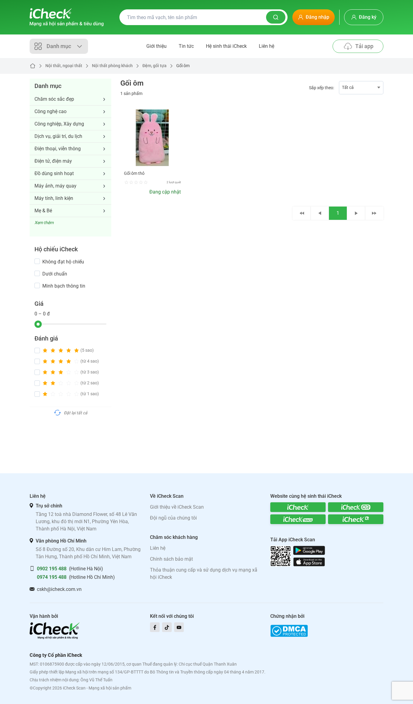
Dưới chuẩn (54, 274)
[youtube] (179, 627)
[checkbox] (37, 261)
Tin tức (186, 46)
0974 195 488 (52, 577)
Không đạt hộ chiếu (63, 262)
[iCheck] (298, 507)
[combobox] (361, 87)
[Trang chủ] (67, 17)
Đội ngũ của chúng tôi (173, 518)
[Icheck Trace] (298, 519)
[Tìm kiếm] (275, 17)
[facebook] (155, 627)
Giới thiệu (156, 46)
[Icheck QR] (355, 507)
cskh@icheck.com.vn (59, 589)
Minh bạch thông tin (63, 286)
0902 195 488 (52, 569)
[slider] (38, 324)
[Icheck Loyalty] (355, 519)
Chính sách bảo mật (171, 559)
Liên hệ (266, 46)
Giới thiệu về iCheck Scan (177, 507)
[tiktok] (167, 627)
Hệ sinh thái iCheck (226, 46)
